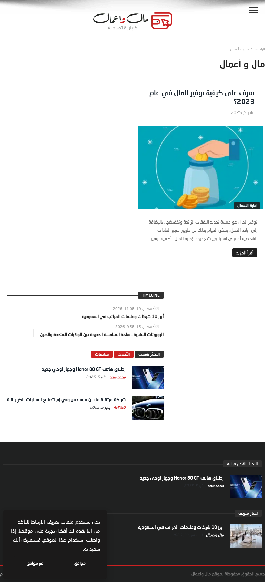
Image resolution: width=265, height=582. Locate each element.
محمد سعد (117, 377)
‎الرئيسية (259, 49)
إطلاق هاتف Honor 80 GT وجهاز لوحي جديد (84, 369)
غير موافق (35, 563)
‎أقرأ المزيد (244, 252)
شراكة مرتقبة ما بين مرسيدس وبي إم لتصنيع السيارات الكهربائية (66, 399)
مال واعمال (214, 535)
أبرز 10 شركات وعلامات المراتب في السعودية (181, 527)
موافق (80, 563)
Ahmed (119, 407)
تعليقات (102, 354)
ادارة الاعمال (247, 205)
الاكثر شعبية (149, 354)
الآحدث (124, 354)
